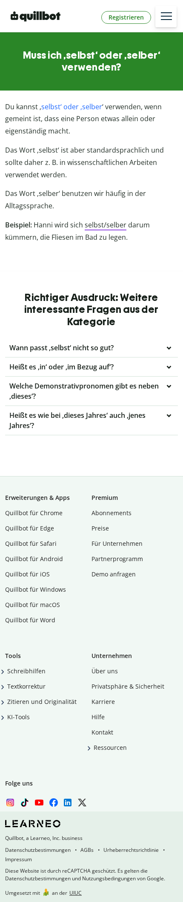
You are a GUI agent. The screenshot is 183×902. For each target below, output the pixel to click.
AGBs (87, 850)
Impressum (18, 859)
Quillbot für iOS (27, 574)
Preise (100, 528)
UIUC (75, 892)
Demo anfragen (114, 574)
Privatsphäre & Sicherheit (128, 686)
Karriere (103, 702)
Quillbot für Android (34, 559)
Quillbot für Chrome (34, 513)
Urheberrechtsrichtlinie (131, 850)
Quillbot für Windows (35, 589)
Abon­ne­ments (112, 513)
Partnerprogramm (117, 559)
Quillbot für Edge (29, 528)
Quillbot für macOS (32, 605)
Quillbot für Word (30, 620)
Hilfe (98, 717)
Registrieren (126, 17)
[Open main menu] (166, 16)
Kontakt (102, 732)
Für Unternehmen (117, 543)
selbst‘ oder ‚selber (71, 106)
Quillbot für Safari (31, 543)
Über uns (105, 671)
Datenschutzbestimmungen (38, 850)
